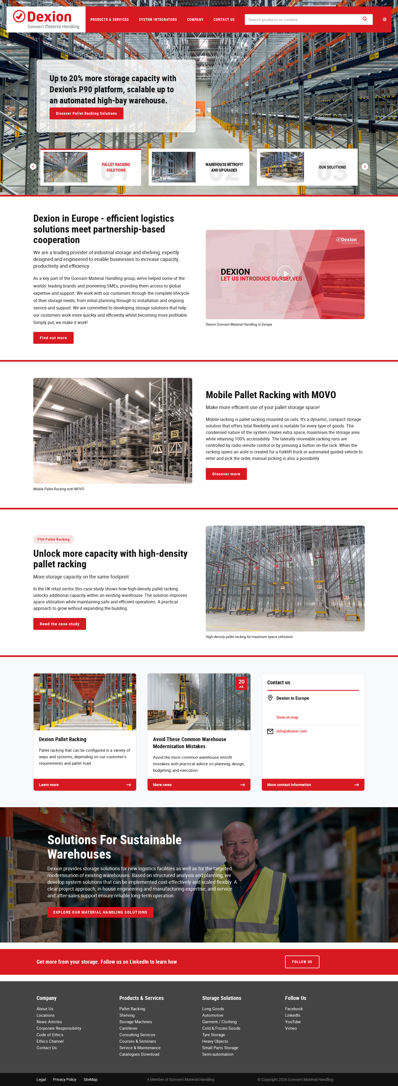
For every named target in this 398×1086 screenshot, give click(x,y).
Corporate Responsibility (59, 1028)
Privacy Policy (64, 1079)
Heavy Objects (215, 1041)
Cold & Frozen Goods (221, 1028)
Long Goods (213, 1008)
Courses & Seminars (137, 1041)
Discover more (226, 473)
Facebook (294, 1008)
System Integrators (158, 19)
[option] (199, 97)
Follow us (302, 961)
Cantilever (128, 1028)
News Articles (49, 1021)
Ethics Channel (50, 1041)
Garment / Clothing (219, 1021)
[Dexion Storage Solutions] (46, 19)
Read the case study (60, 623)
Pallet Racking (132, 1008)
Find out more (53, 337)
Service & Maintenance (140, 1047)
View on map (287, 717)
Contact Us (224, 19)
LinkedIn (292, 1015)
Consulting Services (137, 1034)
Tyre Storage (213, 1034)
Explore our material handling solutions (100, 912)
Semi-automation (217, 1054)
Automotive (212, 1015)
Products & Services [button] (109, 19)
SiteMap (90, 1079)
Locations (46, 1015)
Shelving (127, 1015)
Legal (41, 1079)
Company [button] (195, 19)
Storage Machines (135, 1021)
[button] (385, 19)
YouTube (293, 1021)
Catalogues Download (139, 1054)
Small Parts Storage (220, 1047)
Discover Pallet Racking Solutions (86, 113)
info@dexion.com (291, 731)
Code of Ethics (50, 1034)
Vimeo (291, 1028)
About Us (45, 1008)
